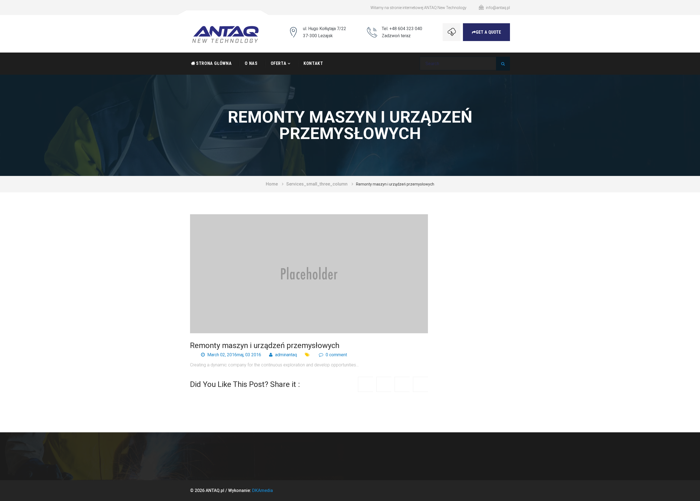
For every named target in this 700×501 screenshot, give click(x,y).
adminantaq (285, 354)
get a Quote (488, 32)
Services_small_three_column (317, 184)
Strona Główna (214, 63)
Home (272, 184)
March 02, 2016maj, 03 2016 (233, 354)
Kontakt (313, 63)
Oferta (279, 63)
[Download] (451, 32)
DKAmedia (262, 490)
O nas (251, 63)
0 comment (336, 354)
